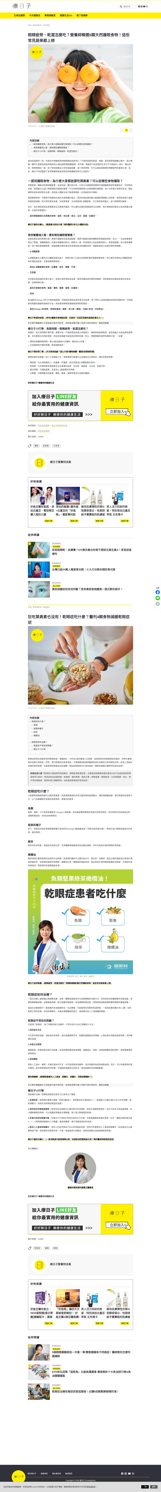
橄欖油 (37, 736)
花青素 (56, 446)
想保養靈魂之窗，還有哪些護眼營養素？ (51, 148)
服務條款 (44, 1474)
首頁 (30, 25)
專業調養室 (50, 15)
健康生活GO (66, 15)
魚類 (36, 725)
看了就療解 (82, 15)
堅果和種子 (38, 729)
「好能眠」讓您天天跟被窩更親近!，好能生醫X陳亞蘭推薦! (68, 1313)
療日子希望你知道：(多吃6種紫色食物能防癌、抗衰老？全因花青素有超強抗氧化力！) (65, 318)
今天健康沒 (34, 15)
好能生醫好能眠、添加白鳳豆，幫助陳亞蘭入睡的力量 (42, 510)
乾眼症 (37, 1248)
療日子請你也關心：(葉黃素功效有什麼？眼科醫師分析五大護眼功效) (58, 224)
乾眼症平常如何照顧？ (43, 746)
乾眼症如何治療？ (39, 742)
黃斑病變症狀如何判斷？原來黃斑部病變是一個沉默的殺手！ (87, 589)
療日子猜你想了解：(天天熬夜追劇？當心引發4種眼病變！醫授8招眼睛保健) (61, 352)
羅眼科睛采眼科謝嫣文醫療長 (80, 1188)
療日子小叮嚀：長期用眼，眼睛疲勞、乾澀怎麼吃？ (56, 151)
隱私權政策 (56, 1474)
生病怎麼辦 (19, 15)
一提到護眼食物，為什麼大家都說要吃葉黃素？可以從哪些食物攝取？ (62, 144)
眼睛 (55, 1248)
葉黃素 (46, 446)
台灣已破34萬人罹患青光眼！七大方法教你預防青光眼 (83, 569)
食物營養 (46, 25)
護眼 (36, 446)
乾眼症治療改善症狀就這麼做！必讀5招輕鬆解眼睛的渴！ (85, 1391)
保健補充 (46, 607)
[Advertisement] (80, 1433)
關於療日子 (32, 1474)
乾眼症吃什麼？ (38, 721)
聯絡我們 (68, 1474)
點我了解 (48, 521)
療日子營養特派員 (48, 126)
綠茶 (36, 732)
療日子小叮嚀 (39, 749)
